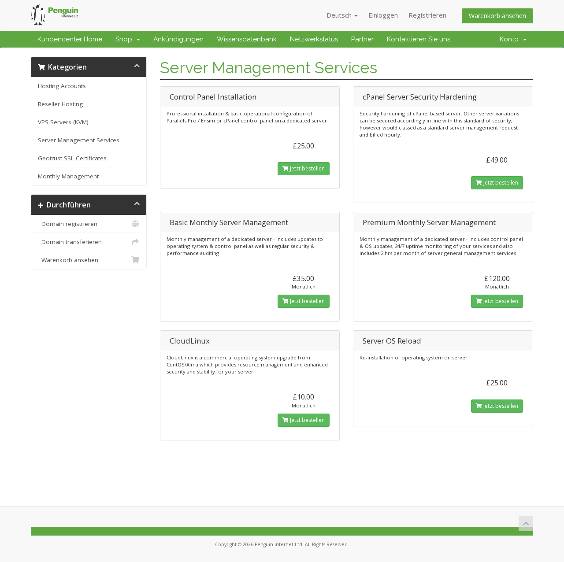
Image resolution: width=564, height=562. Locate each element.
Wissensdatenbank (247, 39)
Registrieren (427, 15)
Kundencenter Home (69, 39)
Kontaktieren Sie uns (418, 39)
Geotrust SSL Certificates (72, 158)
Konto (511, 39)
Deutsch (340, 15)
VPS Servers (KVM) (63, 122)
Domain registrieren (67, 224)
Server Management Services (78, 140)
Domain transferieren (70, 242)
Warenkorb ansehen (497, 15)
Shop (125, 39)
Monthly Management (68, 176)
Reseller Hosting (60, 104)
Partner (362, 39)
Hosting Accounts (62, 86)
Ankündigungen (178, 39)
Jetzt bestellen (307, 168)
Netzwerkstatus (314, 39)
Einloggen (383, 15)
